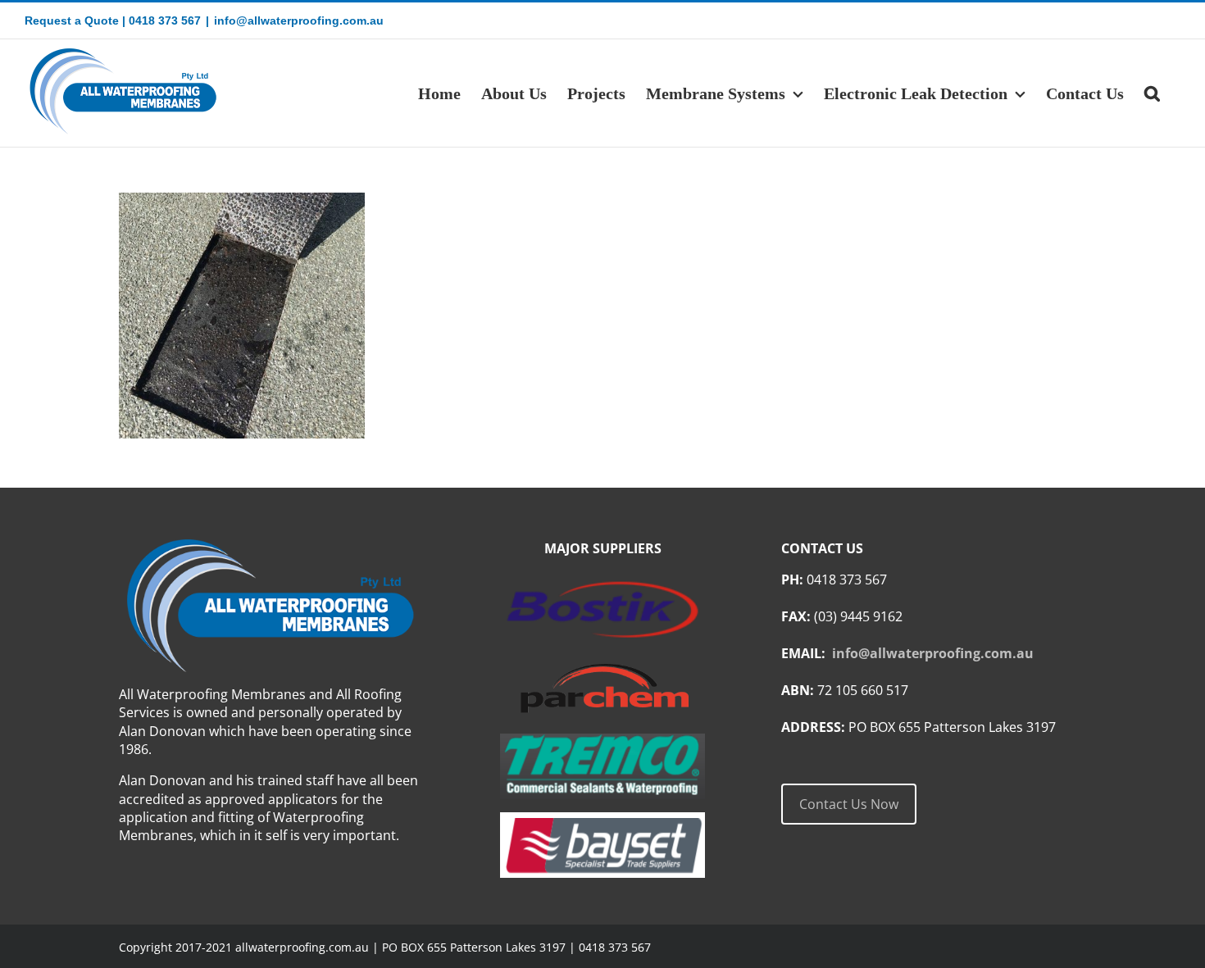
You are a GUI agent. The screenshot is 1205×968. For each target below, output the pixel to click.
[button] (1152, 93)
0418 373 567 (165, 20)
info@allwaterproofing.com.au (299, 20)
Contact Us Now (848, 804)
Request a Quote (72, 20)
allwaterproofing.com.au (302, 947)
